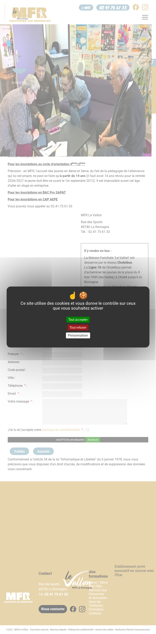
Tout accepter (78, 319)
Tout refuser (77, 327)
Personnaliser (78, 335)
